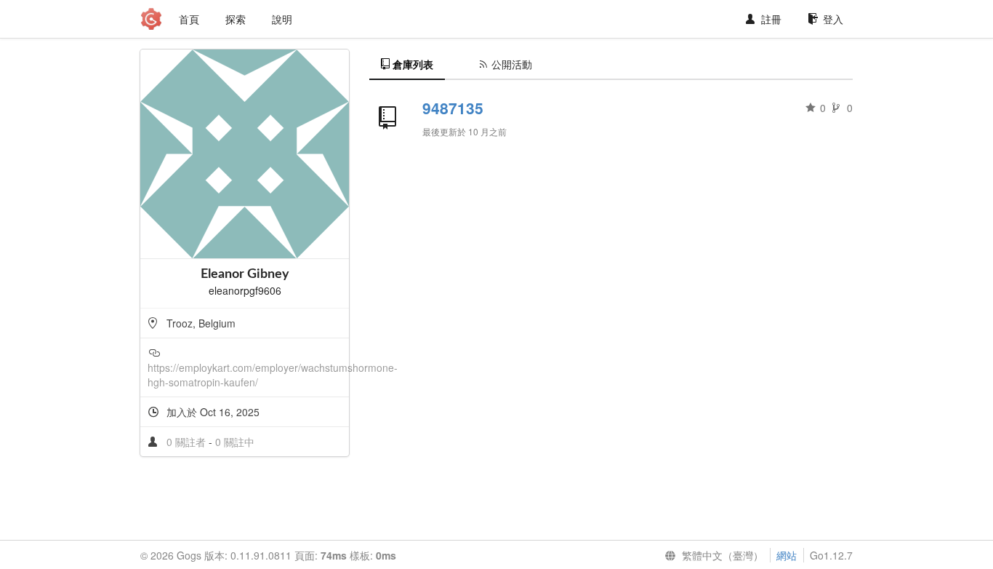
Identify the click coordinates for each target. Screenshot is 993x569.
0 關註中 (234, 441)
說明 (282, 19)
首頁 (189, 19)
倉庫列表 (413, 64)
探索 (235, 19)
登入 (833, 19)
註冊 (771, 19)
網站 (786, 555)
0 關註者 (187, 441)
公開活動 (511, 64)
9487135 (452, 108)
